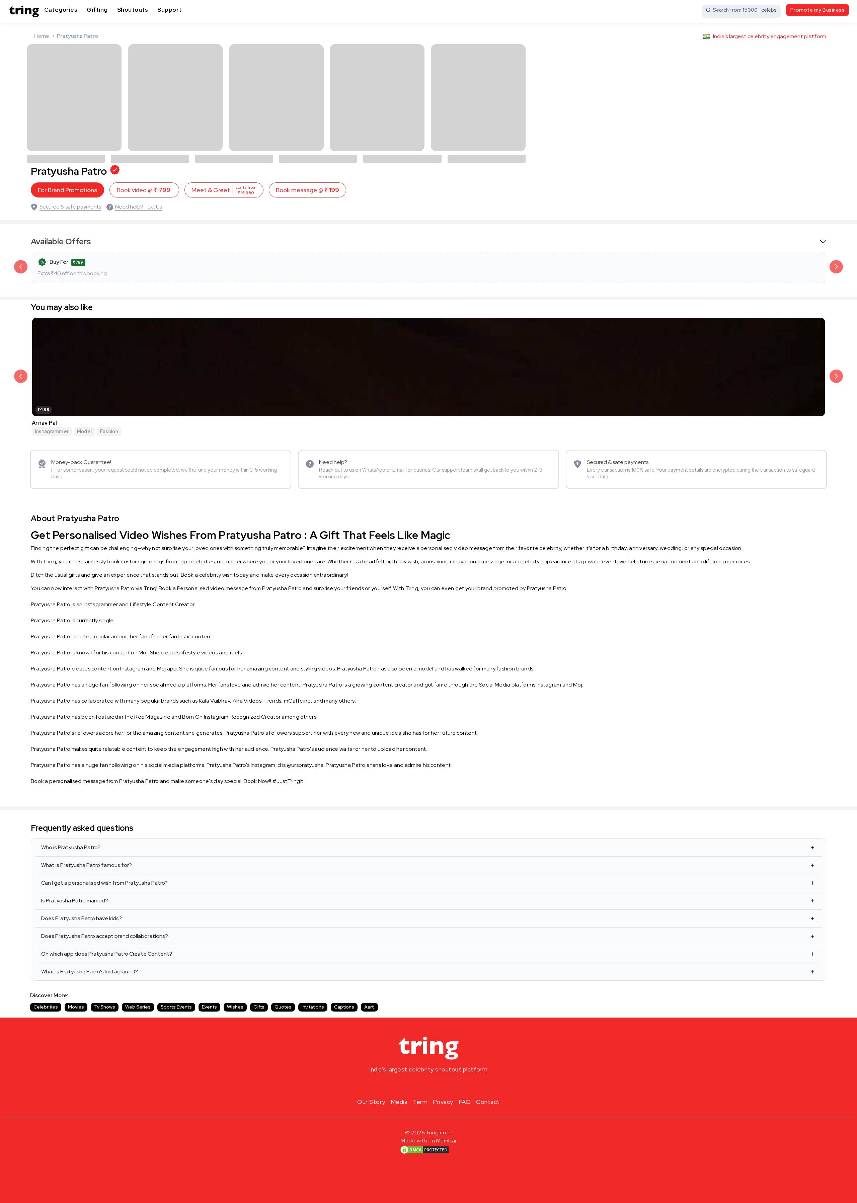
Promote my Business (817, 10)
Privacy (443, 1102)
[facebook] (417, 1085)
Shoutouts (132, 9)
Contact (488, 1102)
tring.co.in (439, 1132)
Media (399, 1102)
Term (420, 1102)
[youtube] (439, 1085)
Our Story (371, 1102)
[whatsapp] (450, 1085)
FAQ (465, 1102)
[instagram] (407, 1085)
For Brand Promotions (67, 190)
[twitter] (428, 1085)
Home (41, 35)
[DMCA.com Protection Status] (424, 1150)
